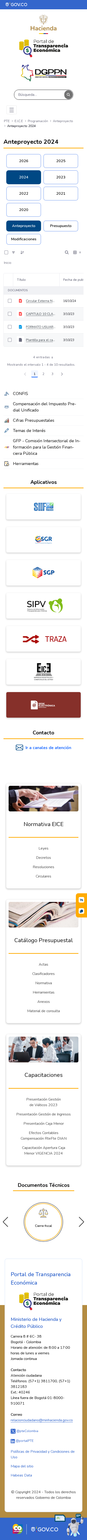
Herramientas (26, 463)
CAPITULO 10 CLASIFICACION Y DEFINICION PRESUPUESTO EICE (41, 314)
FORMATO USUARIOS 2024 (41, 327)
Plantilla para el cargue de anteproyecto (41, 340)
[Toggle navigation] (11, 109)
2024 (23, 177)
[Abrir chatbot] (69, 1525)
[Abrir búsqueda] (67, 252)
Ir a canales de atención (48, 747)
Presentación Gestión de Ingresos (43, 1114)
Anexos (43, 1001)
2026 (23, 161)
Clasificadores (43, 973)
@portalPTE (24, 1441)
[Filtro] (13, 252)
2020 (23, 209)
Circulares (43, 876)
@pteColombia (27, 1431)
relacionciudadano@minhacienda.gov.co (42, 1420)
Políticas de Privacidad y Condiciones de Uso (43, 1454)
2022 (23, 193)
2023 (60, 177)
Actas (43, 964)
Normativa (43, 983)
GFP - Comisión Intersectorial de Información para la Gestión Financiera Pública (47, 447)
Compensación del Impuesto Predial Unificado (44, 407)
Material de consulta (43, 1011)
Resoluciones (43, 867)
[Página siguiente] (62, 374)
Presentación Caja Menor (43, 1123)
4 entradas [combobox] (41, 357)
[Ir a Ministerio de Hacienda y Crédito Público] (43, 24)
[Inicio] (43, 48)
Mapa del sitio (22, 1466)
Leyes (43, 848)
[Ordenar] (22, 252)
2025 (60, 161)
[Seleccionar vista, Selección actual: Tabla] (77, 252)
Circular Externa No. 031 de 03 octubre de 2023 (41, 301)
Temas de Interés (29, 430)
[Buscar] (68, 94)
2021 (60, 193)
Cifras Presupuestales (33, 420)
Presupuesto (60, 225)
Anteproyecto (23, 225)
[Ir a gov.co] (16, 4)
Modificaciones (23, 239)
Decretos (43, 857)
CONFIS (20, 393)
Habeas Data (21, 1475)
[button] (81, 1222)
